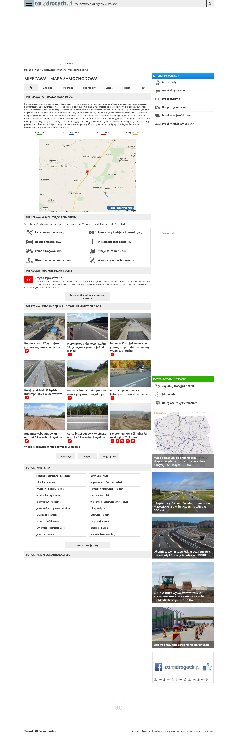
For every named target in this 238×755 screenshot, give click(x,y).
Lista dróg (47, 87)
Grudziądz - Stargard (46, 514)
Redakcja (146, 730)
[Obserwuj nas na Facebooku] (183, 682)
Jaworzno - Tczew (45, 534)
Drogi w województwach (177, 115)
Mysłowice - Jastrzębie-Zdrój (50, 527)
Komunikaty (208, 730)
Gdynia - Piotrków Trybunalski (106, 482)
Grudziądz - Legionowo (48, 495)
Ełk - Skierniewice (45, 482)
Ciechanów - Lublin (100, 495)
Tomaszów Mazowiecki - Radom (106, 488)
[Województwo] (31, 87)
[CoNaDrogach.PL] (53, 6)
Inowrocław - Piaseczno (48, 501)
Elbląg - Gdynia (97, 508)
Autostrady (168, 82)
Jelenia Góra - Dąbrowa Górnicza (53, 508)
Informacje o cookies (174, 730)
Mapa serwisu (193, 730)
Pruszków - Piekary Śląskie (50, 488)
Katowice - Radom (99, 514)
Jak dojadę (168, 394)
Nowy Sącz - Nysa (99, 475)
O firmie (135, 730)
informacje (65, 456)
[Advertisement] (119, 37)
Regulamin (157, 730)
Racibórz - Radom (99, 527)
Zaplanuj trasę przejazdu (177, 386)
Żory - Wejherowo (99, 521)
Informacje (67, 87)
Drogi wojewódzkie (173, 107)
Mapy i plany (89, 87)
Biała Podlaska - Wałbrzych (104, 534)
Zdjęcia (109, 87)
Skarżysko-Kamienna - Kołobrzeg (53, 475)
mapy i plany (109, 456)
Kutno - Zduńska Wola (48, 521)
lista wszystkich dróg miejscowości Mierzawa (87, 296)
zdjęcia (87, 456)
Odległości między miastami (179, 403)
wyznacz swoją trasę (87, 545)
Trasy (142, 87)
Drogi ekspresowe (173, 90)
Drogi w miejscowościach (177, 123)
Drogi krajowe (170, 99)
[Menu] (29, 3)
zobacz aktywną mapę (122, 207)
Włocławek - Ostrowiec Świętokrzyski (109, 501)
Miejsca (126, 87)
